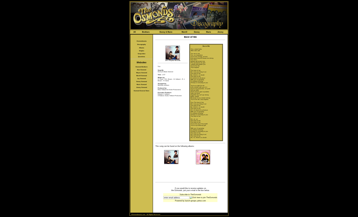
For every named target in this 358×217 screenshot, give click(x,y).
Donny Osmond (141, 81)
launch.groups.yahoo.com (195, 201)
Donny (197, 32)
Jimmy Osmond (141, 87)
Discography (141, 44)
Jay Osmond (141, 78)
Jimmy (220, 32)
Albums (141, 48)
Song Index (141, 53)
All (134, 32)
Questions (141, 56)
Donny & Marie (166, 32)
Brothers (145, 32)
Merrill (184, 32)
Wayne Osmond (141, 72)
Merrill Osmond (141, 75)
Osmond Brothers (142, 67)
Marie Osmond (142, 84)
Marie (208, 32)
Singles (141, 50)
